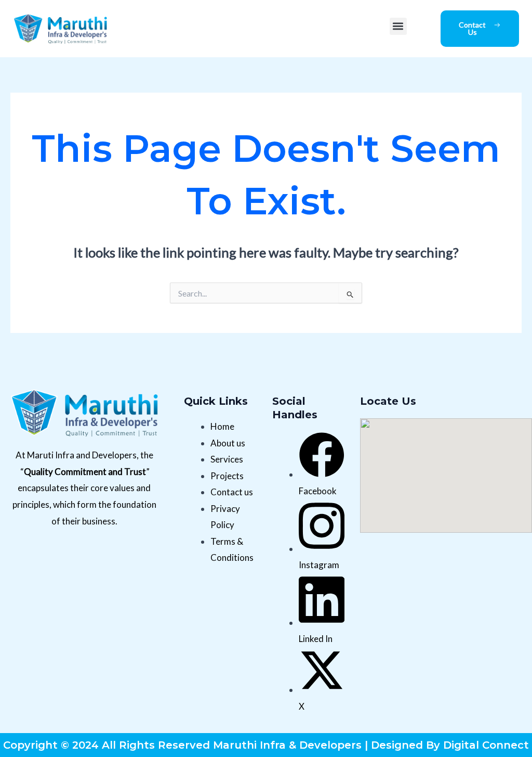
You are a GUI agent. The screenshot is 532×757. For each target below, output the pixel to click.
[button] (398, 26)
